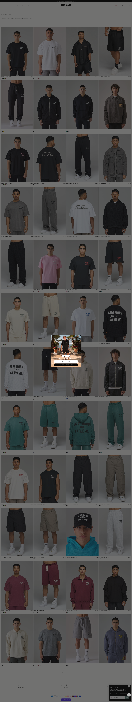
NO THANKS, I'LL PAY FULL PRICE (66, 364)
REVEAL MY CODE (66, 361)
